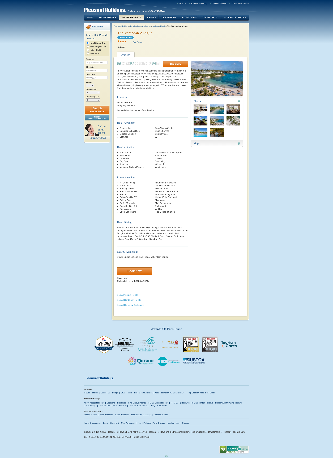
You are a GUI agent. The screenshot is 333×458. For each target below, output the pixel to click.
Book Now (175, 64)
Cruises (151, 17)
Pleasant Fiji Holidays (180, 403)
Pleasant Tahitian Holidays (202, 403)
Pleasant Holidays (121, 26)
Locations (111, 403)
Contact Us (162, 406)
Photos (197, 101)
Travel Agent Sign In (240, 3)
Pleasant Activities (235, 17)
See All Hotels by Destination (130, 305)
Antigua (155, 26)
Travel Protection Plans (147, 423)
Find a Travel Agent (136, 403)
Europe (115, 393)
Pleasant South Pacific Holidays (228, 403)
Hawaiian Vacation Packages (173, 393)
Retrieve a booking (199, 3)
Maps (197, 143)
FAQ (153, 406)
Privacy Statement (111, 423)
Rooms (89, 82)
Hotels (163, 26)
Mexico (95, 393)
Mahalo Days (91, 406)
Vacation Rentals (131, 17)
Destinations (169, 17)
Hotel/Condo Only (98, 43)
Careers (185, 423)
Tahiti (129, 393)
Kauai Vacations (122, 415)
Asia (157, 393)
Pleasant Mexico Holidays (158, 403)
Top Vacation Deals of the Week (201, 393)
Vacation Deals (107, 17)
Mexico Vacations (161, 415)
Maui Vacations (106, 415)
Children (92, 97)
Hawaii (87, 393)
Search (97, 110)
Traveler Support (219, 3)
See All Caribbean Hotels (129, 300)
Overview (125, 54)
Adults (91, 89)
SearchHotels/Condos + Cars (97, 118)
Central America (145, 393)
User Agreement (128, 423)
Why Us (182, 3)
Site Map (88, 389)
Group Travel (210, 17)
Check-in (90, 67)
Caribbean (146, 26)
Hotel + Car (94, 53)
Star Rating (137, 42)
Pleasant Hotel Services (139, 406)
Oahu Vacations (90, 415)
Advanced (91, 38)
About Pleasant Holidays (94, 403)
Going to (90, 59)
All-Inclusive (189, 17)
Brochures (121, 403)
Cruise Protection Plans (170, 423)
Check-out (90, 74)
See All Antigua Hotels (127, 295)
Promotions (97, 26)
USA (123, 393)
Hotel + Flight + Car (98, 46)
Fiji (135, 393)
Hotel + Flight (95, 50)
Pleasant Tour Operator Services (113, 406)
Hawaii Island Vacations (141, 415)
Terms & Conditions (92, 423)
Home (90, 17)
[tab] (217, 101)
